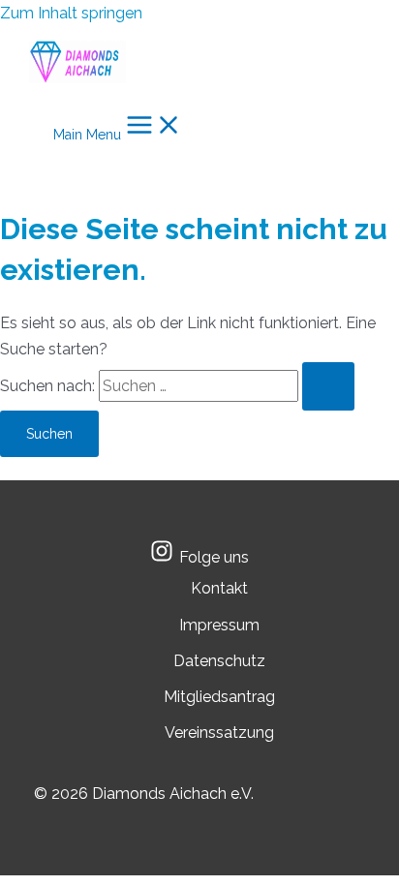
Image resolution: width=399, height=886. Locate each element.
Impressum (219, 625)
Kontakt (219, 588)
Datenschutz (219, 661)
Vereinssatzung (219, 732)
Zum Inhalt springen (71, 13)
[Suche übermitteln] (328, 386)
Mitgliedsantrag (219, 696)
